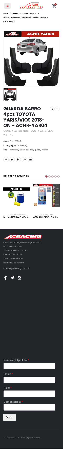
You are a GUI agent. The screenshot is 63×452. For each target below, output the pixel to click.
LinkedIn (18, 159)
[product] (16, 197)
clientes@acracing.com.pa (16, 268)
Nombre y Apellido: (16, 360)
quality (37, 149)
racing (45, 149)
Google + (24, 159)
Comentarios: (13, 401)
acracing (14, 149)
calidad (29, 149)
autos (22, 149)
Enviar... (9, 417)
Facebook (6, 159)
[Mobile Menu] (7, 6)
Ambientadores (46, 214)
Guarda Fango (21, 145)
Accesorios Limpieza (16, 214)
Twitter (12, 159)
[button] (46, 176)
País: (8, 387)
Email (30, 159)
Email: (8, 374)
